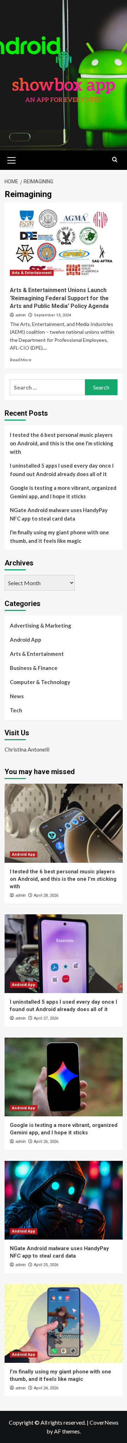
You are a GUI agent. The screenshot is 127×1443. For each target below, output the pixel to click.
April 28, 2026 (46, 895)
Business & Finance (34, 668)
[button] (12, 159)
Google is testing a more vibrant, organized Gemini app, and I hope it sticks (63, 492)
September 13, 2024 (52, 315)
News (17, 696)
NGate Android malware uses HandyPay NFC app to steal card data (59, 514)
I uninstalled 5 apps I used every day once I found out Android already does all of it (62, 469)
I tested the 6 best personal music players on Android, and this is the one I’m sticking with (61, 443)
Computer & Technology (40, 682)
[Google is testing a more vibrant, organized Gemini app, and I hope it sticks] (64, 1077)
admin (21, 315)
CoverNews (104, 1422)
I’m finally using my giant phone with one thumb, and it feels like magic (59, 536)
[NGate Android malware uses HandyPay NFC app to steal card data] (64, 1200)
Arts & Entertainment (32, 273)
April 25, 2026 (46, 1265)
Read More (20, 359)
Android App (25, 639)
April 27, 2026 (46, 1018)
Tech (16, 710)
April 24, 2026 (46, 1388)
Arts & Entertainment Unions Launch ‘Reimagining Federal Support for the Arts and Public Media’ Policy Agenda (59, 298)
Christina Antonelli (27, 749)
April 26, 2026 (46, 1141)
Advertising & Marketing (40, 625)
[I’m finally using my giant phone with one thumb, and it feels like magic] (64, 1323)
